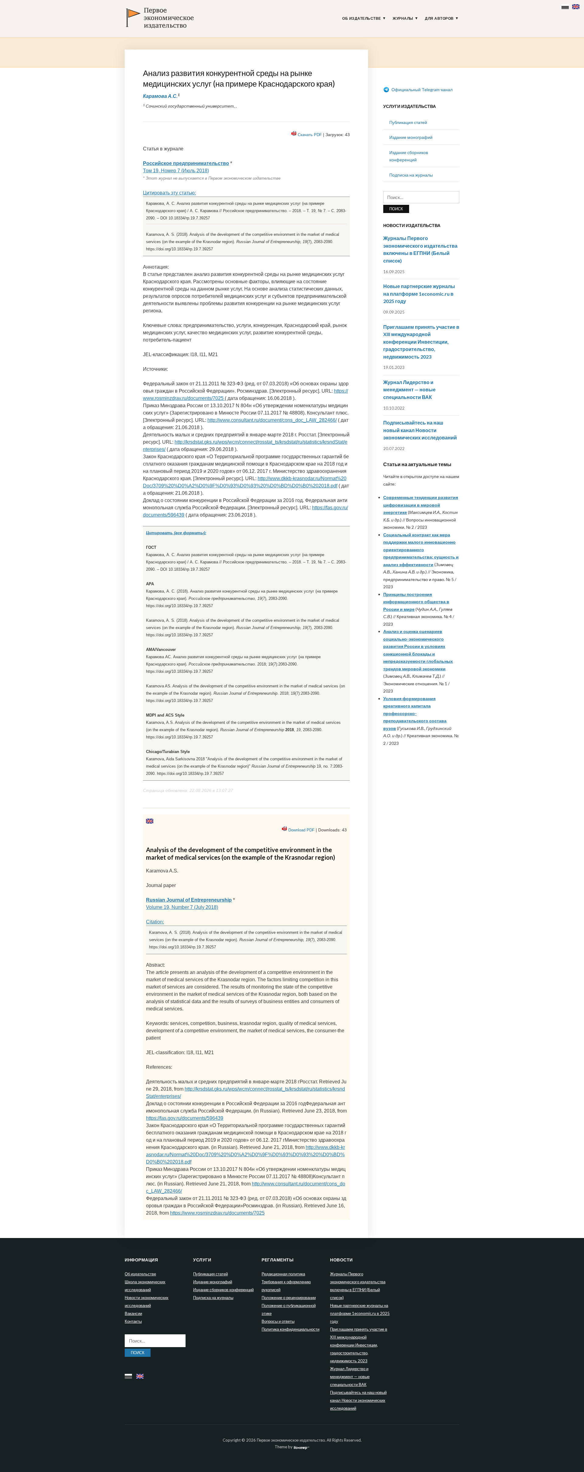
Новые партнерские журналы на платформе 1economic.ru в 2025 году (419, 293)
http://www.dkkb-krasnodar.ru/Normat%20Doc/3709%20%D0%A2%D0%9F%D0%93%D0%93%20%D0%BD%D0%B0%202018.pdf (245, 1154)
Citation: (155, 921)
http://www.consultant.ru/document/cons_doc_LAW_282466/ (272, 420)
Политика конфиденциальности (290, 1329)
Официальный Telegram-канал (422, 89)
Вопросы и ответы (278, 1321)
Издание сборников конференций (223, 1289)
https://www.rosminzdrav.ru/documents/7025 (217, 1213)
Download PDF (301, 830)
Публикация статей (408, 122)
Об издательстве (361, 18)
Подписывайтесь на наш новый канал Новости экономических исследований (420, 430)
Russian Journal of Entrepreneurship (189, 900)
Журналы (403, 18)
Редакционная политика (283, 1273)
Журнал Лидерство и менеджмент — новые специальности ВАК (409, 389)
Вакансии (133, 1313)
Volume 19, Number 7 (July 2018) (182, 907)
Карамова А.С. (160, 96)
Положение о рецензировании (289, 1297)
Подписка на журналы (411, 174)
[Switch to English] (576, 5)
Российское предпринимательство (186, 163)
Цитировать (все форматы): (176, 533)
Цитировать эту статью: (169, 192)
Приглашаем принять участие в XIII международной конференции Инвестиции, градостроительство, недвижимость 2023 (421, 341)
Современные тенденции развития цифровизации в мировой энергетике (420, 505)
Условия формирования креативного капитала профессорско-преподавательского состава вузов (415, 713)
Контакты (133, 1321)
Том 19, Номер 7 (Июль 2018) (176, 170)
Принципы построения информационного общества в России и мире (416, 602)
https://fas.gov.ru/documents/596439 (184, 1118)
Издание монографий (411, 137)
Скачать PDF (310, 134)
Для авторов (439, 18)
